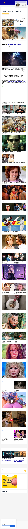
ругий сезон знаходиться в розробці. (16, 81)
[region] (8, 523)
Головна (3, 8)
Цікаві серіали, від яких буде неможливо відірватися (14, 44)
